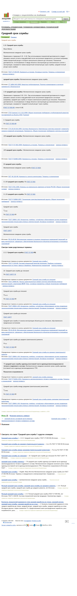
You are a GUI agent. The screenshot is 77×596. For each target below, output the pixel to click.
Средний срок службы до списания (14, 456)
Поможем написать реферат (20, 416)
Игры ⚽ (62, 22)
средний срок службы (9, 480)
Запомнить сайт (45, 11)
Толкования (34, 22)
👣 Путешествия (7, 522)
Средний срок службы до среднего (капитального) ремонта (23, 444)
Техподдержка (27, 520)
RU (67, 11)
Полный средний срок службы (12, 494)
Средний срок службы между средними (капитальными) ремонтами (26, 450)
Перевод (14, 37)
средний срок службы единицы (13, 461)
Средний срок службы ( (59, 418)
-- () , (35, 241)
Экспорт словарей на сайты (9, 525)
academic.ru (6, 21)
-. (31, 159)
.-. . (36, 72)
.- (9, 107)
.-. (31, 145)
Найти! (66, 19)
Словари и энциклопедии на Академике (29, 15)
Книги (53, 22)
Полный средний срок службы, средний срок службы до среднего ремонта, (29, 486)
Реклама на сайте (36, 520)
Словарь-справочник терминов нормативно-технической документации (21, 22)
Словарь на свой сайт (58, 11)
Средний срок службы (9, 472)
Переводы (44, 22)
